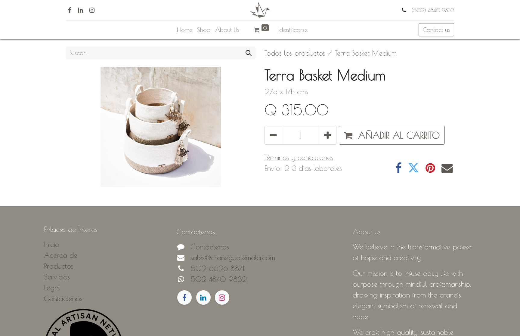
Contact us (436, 29)
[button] (392, 135)
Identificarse (293, 29)
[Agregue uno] (327, 135)
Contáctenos (209, 246)
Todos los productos (295, 53)
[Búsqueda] (248, 53)
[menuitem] (185, 30)
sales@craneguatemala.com (232, 257)
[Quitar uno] (273, 135)
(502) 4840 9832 (432, 10)
